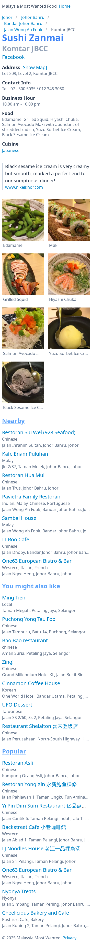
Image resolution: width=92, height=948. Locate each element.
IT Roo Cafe (15, 539)
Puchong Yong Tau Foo (28, 619)
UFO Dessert (17, 704)
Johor (7, 17)
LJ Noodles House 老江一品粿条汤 (41, 848)
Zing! (8, 661)
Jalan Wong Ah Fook (23, 29)
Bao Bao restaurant (25, 640)
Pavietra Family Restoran (31, 496)
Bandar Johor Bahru (23, 23)
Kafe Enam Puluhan (25, 453)
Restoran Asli (17, 762)
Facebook (13, 57)
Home (65, 6)
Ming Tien (13, 597)
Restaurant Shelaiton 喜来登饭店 (40, 726)
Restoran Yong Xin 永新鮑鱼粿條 (39, 784)
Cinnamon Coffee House (31, 683)
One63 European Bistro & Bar (37, 560)
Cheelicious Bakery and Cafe (35, 912)
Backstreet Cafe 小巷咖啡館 (34, 827)
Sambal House (19, 518)
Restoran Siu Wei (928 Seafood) (38, 432)
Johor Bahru (32, 17)
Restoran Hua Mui (23, 475)
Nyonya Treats (19, 891)
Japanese (10, 150)
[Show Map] (34, 67)
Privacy (69, 938)
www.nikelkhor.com (24, 187)
